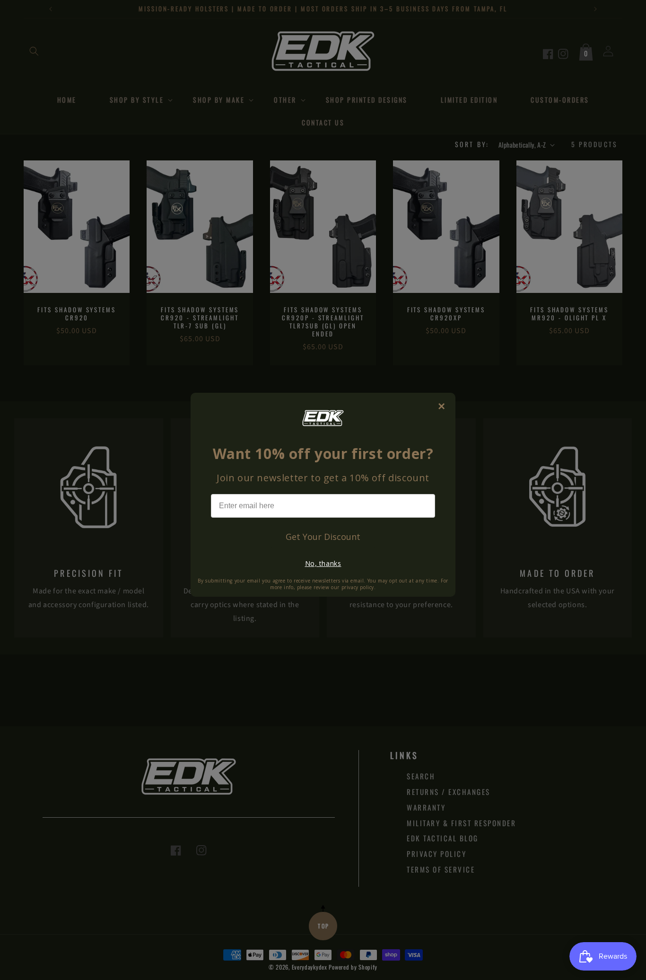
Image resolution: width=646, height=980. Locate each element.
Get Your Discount (323, 536)
